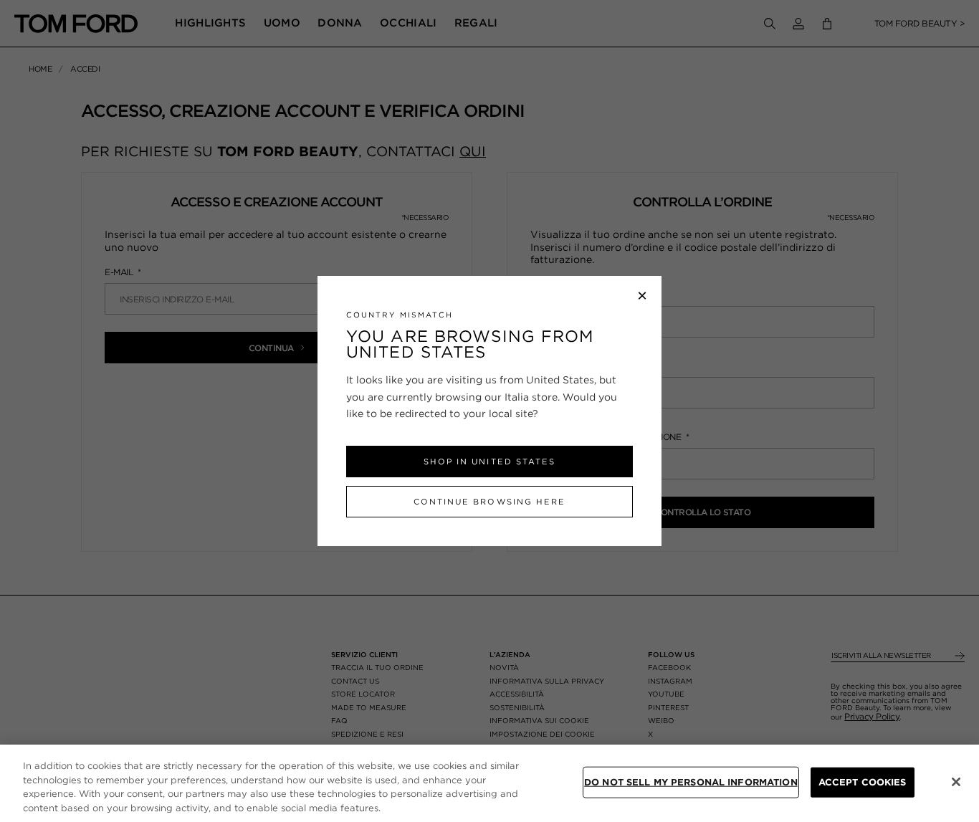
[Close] (956, 782)
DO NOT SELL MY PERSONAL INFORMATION (691, 782)
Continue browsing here (489, 502)
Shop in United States (489, 462)
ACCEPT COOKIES (862, 782)
